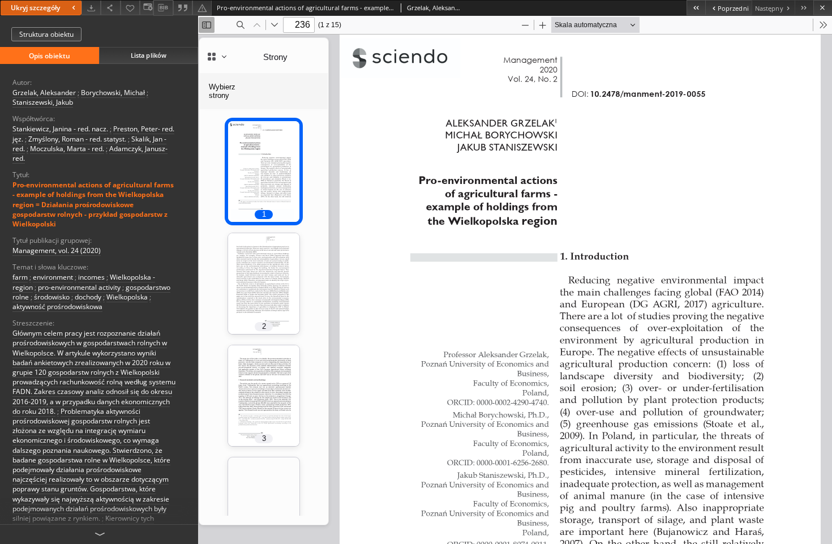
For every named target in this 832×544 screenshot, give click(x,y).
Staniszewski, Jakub (42, 102)
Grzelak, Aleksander (44, 92)
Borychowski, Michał (113, 92)
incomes (91, 277)
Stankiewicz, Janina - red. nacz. (60, 129)
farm (20, 277)
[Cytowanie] (182, 7)
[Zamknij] (822, 7)
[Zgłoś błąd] (202, 7)
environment (53, 277)
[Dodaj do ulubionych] (130, 7)
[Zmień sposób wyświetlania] (146, 7)
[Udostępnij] (110, 7)
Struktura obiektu (46, 34)
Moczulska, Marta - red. (67, 148)
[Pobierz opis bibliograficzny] (163, 8)
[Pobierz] (91, 7)
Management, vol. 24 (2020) (56, 250)
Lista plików (148, 55)
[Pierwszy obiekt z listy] (696, 7)
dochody (88, 297)
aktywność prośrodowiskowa (57, 306)
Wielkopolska (127, 297)
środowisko (52, 297)
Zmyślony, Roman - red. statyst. (77, 139)
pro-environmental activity (79, 287)
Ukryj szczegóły (35, 7)
